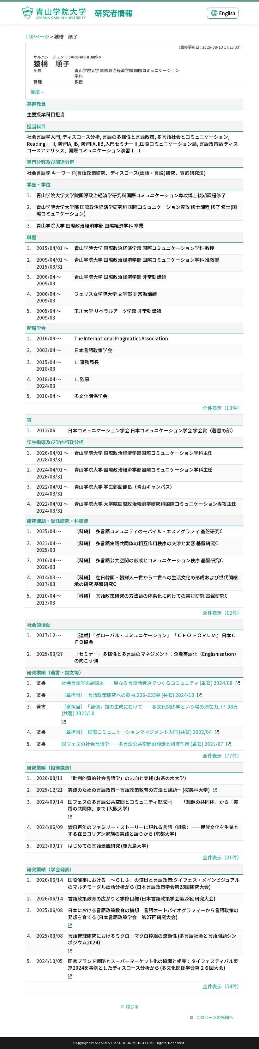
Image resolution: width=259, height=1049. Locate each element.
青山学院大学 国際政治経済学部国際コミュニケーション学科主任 (143, 452)
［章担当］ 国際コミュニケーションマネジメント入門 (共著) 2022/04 (137, 732)
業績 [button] (35, 91)
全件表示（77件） (222, 755)
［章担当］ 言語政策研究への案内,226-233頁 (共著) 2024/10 (128, 695)
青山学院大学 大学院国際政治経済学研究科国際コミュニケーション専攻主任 (155, 503)
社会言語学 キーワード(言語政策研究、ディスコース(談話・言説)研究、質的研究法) (116, 172)
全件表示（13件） (222, 408)
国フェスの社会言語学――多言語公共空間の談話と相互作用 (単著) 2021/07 (142, 744)
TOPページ (37, 36)
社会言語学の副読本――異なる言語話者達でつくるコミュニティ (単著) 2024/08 (147, 683)
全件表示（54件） (222, 986)
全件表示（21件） (222, 857)
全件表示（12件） (222, 612)
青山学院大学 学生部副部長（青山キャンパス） (124, 486)
